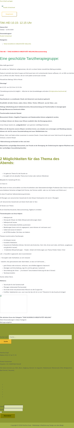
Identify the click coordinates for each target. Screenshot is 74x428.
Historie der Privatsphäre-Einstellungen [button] (16, 394)
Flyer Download (9, 389)
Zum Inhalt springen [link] (6, 1)
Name (2, 406)
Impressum (7, 384)
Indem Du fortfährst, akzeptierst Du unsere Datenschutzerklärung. (23, 412)
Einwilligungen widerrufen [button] (12, 396)
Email (1, 409)
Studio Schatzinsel (6, 36)
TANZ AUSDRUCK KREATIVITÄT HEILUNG (17, 44)
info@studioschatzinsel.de (57, 91)
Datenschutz (8, 387)
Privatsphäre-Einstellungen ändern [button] (14, 392)
